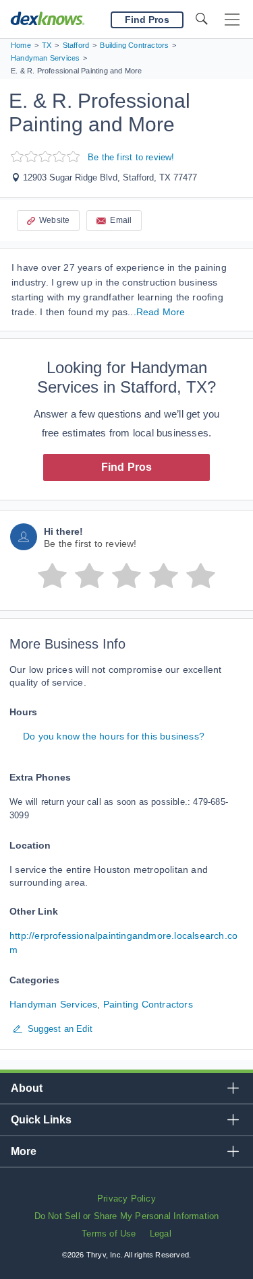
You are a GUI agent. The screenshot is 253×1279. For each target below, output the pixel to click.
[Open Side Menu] (232, 19)
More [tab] (23, 1151)
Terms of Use (109, 1233)
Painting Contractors (148, 1004)
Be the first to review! (131, 157)
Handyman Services (53, 1004)
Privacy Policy (126, 1198)
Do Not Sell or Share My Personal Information (126, 1216)
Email (121, 220)
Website (54, 220)
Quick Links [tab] (41, 1119)
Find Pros (126, 467)
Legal (160, 1233)
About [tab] (27, 1088)
